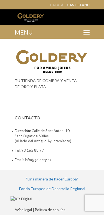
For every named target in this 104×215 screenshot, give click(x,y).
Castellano (78, 5)
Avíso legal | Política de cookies (40, 210)
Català (57, 5)
